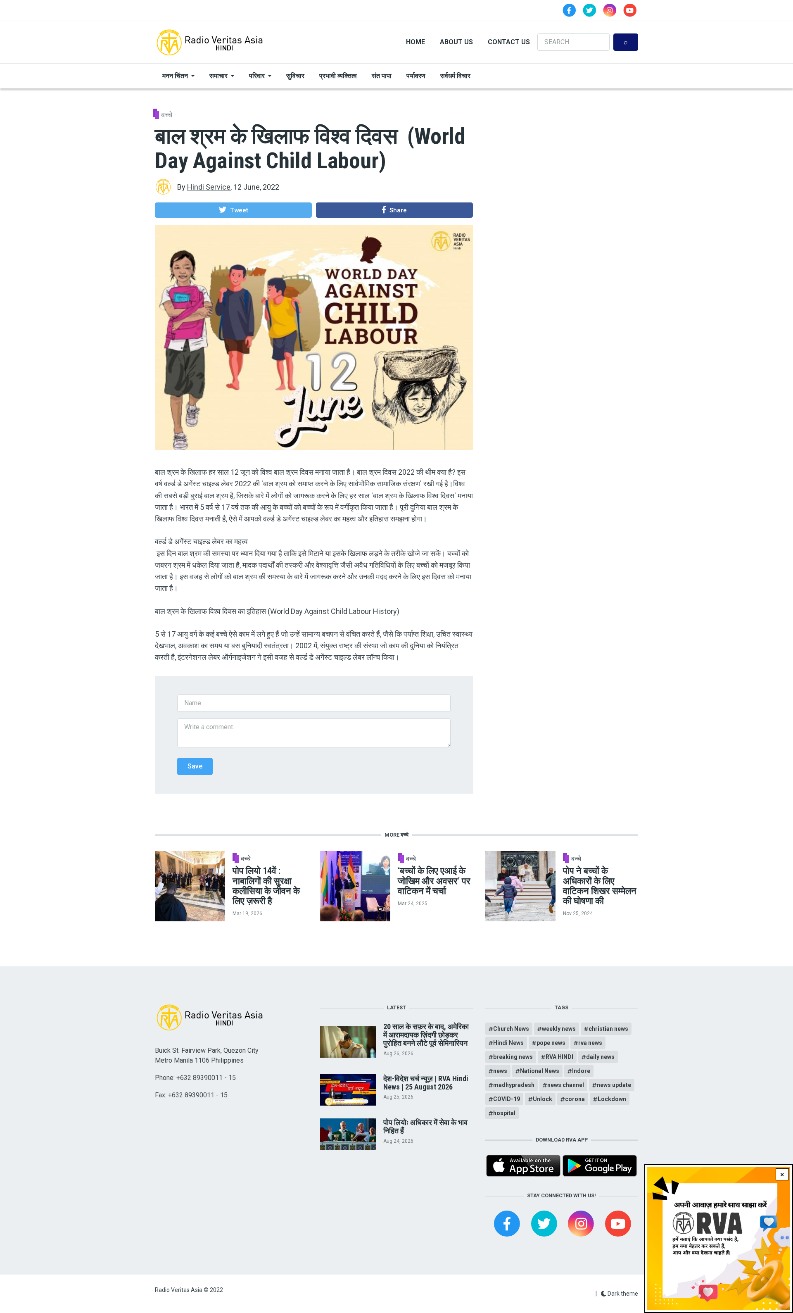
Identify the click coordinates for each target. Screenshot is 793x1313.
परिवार (257, 76)
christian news (608, 1028)
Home (415, 42)
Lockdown (612, 1099)
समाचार (218, 76)
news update (614, 1085)
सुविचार (295, 76)
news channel (565, 1085)
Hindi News (508, 1042)
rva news (590, 1042)
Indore (581, 1071)
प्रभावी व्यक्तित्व (338, 76)
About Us (456, 42)
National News (539, 1071)
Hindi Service (208, 187)
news (500, 1071)
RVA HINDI (559, 1057)
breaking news (513, 1057)
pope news (551, 1042)
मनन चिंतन (175, 76)
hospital (504, 1113)
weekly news (559, 1028)
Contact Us (509, 42)
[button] (233, 209)
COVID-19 (506, 1099)
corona (575, 1099)
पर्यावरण (415, 76)
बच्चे (166, 114)
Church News (511, 1028)
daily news (600, 1057)
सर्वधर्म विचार (455, 76)
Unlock (542, 1099)
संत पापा (382, 76)
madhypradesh (513, 1085)
